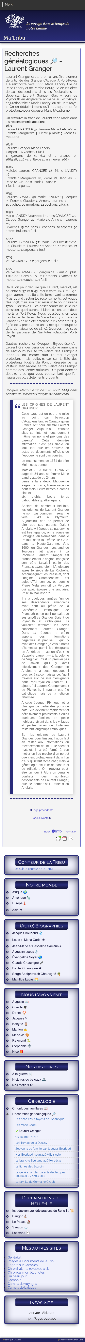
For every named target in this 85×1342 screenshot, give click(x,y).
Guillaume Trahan (26, 1136)
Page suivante (40, 817)
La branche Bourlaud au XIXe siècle (38, 1160)
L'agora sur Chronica (23, 1265)
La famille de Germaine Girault (35, 1181)
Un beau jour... (18, 1276)
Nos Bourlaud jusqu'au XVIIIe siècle (38, 1154)
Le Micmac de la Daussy (31, 1142)
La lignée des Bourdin (29, 1166)
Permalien (71, 831)
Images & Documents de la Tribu (32, 1261)
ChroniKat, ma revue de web (28, 1269)
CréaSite (17, 1340)
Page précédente (42, 810)
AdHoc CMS (77, 1340)
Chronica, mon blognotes (26, 1272)
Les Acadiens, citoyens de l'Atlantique (39, 1119)
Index (47, 831)
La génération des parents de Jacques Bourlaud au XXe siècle (40, 1174)
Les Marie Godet (26, 1125)
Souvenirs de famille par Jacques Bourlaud (43, 1148)
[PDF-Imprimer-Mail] (64, 841)
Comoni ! (14, 1280)
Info (58, 831)
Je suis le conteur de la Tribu (34, 868)
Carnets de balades (22, 1287)
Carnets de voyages (22, 1284)
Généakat (14, 1257)
